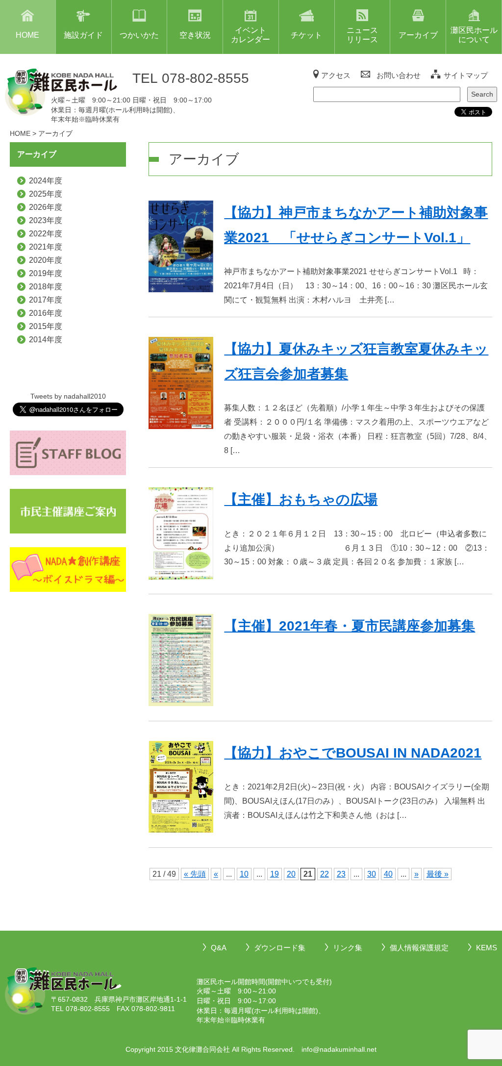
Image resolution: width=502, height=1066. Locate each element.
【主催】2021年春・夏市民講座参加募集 (349, 626)
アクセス (336, 75)
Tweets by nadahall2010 (68, 396)
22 (324, 874)
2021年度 (45, 247)
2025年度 (45, 194)
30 (371, 874)
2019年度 (45, 273)
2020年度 (45, 260)
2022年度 (45, 233)
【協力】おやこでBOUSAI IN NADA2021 (352, 753)
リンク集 (347, 947)
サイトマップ (466, 75)
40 (388, 874)
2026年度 (45, 207)
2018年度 (45, 286)
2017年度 (45, 300)
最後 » (438, 874)
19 (274, 874)
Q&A (218, 947)
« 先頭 (195, 874)
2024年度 (45, 181)
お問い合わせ (398, 75)
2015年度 (45, 326)
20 (291, 874)
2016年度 (45, 313)
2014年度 (45, 339)
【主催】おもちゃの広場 (300, 499)
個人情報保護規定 (419, 947)
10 (244, 874)
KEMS (486, 947)
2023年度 (45, 220)
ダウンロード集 (279, 947)
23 (341, 874)
